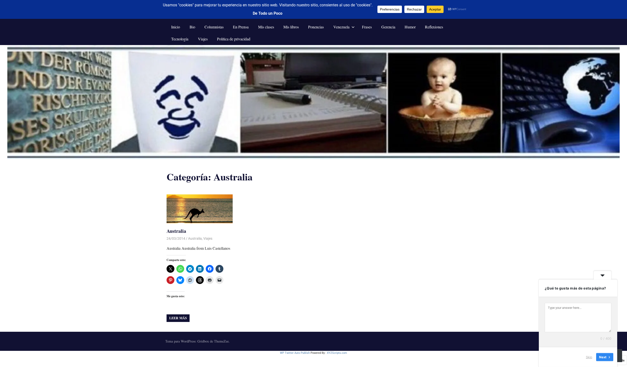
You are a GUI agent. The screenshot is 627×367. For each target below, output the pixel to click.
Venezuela (341, 26)
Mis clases (266, 26)
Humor (410, 26)
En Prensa (241, 26)
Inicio (175, 26)
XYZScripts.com (337, 353)
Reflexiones (434, 26)
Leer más (178, 317)
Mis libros (291, 26)
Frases (367, 26)
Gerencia (388, 26)
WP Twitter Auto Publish (295, 353)
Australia (176, 231)
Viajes (203, 38)
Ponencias (316, 26)
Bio (192, 26)
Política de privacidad (233, 38)
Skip (589, 357)
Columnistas (214, 26)
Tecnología (179, 38)
